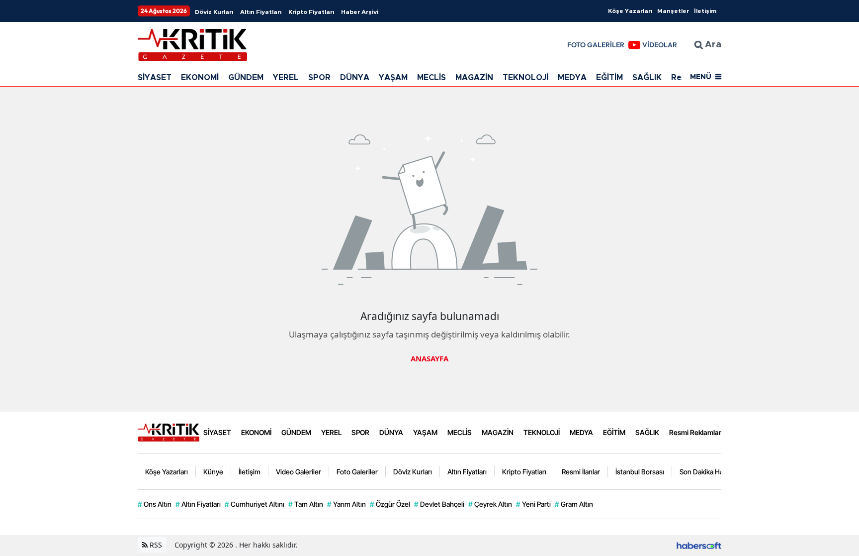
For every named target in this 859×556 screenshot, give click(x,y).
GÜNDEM (245, 78)
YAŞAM (393, 78)
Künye (213, 471)
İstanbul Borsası (639, 471)
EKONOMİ (200, 78)
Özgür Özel (390, 504)
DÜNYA (354, 78)
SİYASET (155, 78)
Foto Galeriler (357, 471)
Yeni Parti (533, 504)
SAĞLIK (647, 78)
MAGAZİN (474, 78)
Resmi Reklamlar (695, 432)
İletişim (705, 11)
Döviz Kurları (214, 12)
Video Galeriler (298, 471)
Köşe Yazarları (630, 11)
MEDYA (572, 78)
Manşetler (673, 11)
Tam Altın (305, 504)
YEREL (286, 78)
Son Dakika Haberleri (711, 471)
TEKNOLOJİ (525, 78)
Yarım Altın (346, 504)
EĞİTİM (609, 78)
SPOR (319, 78)
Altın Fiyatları (260, 12)
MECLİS (431, 78)
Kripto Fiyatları (311, 12)
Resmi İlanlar (581, 471)
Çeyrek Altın (490, 504)
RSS (155, 545)
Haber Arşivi (359, 12)
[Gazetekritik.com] (168, 431)
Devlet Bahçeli (439, 504)
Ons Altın (155, 504)
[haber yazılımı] (699, 545)
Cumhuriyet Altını (254, 504)
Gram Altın (574, 504)
